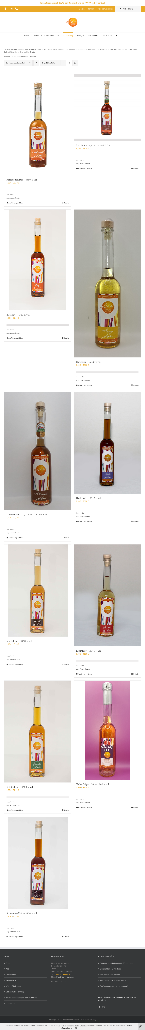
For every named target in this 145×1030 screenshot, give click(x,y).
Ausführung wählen (15, 203)
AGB (7, 969)
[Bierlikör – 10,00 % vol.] (37, 260)
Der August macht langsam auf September (116, 963)
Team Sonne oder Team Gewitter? (113, 980)
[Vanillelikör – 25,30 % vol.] (37, 590)
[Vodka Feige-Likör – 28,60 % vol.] (107, 730)
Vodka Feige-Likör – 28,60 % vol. (92, 784)
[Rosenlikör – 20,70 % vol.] (107, 595)
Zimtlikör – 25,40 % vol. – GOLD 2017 (95, 145)
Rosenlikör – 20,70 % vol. (88, 650)
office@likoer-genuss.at (64, 977)
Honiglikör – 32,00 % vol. (88, 362)
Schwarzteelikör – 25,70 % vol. (22, 913)
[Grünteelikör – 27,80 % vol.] (37, 731)
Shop (8, 963)
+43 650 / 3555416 (62, 974)
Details (66, 203)
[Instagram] (104, 1007)
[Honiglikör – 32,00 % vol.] (107, 283)
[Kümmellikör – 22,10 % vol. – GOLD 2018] (37, 451)
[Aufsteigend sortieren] (36, 63)
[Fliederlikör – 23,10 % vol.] (107, 443)
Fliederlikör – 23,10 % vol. (88, 498)
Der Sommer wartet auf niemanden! (114, 986)
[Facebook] (99, 1007)
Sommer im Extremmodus (110, 974)
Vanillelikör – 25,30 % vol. (19, 641)
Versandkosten (15, 198)
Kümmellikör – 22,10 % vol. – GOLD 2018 (27, 514)
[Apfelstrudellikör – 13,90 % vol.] (37, 124)
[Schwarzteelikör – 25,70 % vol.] (37, 863)
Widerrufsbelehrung (13, 986)
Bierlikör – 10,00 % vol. (18, 315)
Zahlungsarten (11, 980)
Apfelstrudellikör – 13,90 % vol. (22, 179)
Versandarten (11, 974)
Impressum (10, 1003)
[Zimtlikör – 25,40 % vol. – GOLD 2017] (107, 107)
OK (76, 1028)
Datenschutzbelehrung (15, 992)
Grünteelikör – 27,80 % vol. (20, 787)
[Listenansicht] (75, 63)
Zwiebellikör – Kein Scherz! (110, 969)
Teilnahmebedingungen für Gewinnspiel (21, 997)
